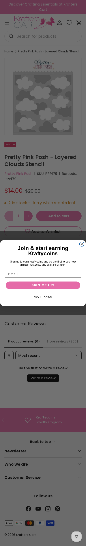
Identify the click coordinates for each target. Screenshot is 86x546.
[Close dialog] (82, 244)
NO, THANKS (43, 296)
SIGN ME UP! (43, 285)
